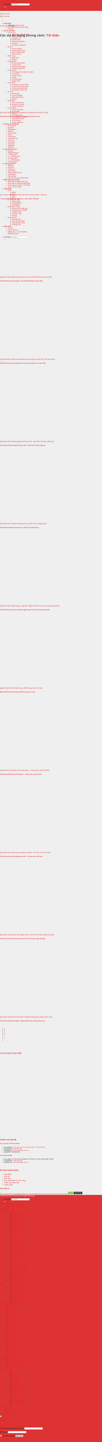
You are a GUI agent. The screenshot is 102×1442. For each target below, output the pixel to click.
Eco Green (16, 111)
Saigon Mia (16, 81)
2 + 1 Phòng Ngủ (14, 160)
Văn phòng (12, 176)
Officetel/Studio (13, 153)
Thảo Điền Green (18, 119)
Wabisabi (11, 145)
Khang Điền (12, 61)
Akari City (15, 57)
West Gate (15, 93)
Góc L (14, 196)
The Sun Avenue (18, 102)
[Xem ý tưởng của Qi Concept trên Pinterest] (43, 1194)
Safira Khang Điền (18, 68)
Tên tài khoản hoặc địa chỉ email (12, 1428)
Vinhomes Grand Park (20, 88)
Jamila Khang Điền (19, 66)
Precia (14, 1293)
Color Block (12, 126)
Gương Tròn (16, 224)
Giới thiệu (7, 23)
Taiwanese (12, 136)
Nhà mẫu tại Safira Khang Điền (19, 183)
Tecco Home (16, 120)
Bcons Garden (17, 48)
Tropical (11, 147)
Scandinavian (13, 138)
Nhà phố (11, 167)
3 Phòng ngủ (12, 162)
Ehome (14, 59)
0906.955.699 (9, 10)
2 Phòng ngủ (12, 158)
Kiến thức (7, 226)
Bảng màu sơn (13, 233)
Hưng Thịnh (12, 70)
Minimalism (12, 129)
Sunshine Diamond (19, 45)
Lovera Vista (16, 65)
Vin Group (11, 83)
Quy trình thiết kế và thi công (18, 27)
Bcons (10, 47)
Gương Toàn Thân (18, 223)
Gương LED (12, 217)
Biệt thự (11, 165)
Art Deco (11, 140)
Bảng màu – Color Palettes (17, 232)
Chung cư (11, 169)
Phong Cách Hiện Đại (19, 208)
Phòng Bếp (16, 205)
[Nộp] (5, 239)
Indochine (11, 142)
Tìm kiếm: (7, 4)
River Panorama (18, 97)
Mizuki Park (16, 40)
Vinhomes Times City (19, 90)
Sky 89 (14, 99)
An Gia (10, 92)
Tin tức (10, 228)
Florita (14, 77)
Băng (14, 192)
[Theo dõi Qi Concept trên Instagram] (25, 1194)
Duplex (10, 151)
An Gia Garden (17, 95)
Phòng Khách (17, 203)
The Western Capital (19, 1296)
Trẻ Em (14, 215)
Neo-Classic (12, 133)
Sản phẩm (8, 189)
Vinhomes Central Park (20, 84)
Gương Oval (16, 219)
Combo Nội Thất (14, 1379)
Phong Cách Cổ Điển (19, 210)
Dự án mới (12, 32)
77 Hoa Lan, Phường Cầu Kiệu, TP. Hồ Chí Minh (29, 1147)
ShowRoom (12, 174)
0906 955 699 (17, 1149)
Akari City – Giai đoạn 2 (20, 1214)
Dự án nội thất (9, 31)
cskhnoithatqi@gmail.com (20, 1150)
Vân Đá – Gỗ (16, 214)
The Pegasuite (17, 115)
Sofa (9, 190)
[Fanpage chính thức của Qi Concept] (8, 1194)
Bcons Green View (18, 50)
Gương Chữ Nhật (18, 221)
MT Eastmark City (18, 1215)
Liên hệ (10, 29)
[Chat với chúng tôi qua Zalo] (4, 1416)
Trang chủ (3, 26)
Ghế (13, 198)
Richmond (15, 74)
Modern (10, 131)
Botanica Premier (18, 104)
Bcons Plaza (16, 54)
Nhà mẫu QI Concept (12, 180)
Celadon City (16, 38)
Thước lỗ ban (13, 230)
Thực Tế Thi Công (14, 187)
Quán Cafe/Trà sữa (15, 172)
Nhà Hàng (11, 171)
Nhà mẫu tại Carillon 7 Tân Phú (19, 185)
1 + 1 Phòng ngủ (14, 156)
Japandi (11, 127)
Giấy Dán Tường (14, 206)
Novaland (11, 101)
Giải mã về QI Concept (16, 25)
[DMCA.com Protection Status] (75, 1194)
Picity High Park (17, 110)
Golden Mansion (18, 106)
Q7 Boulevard (17, 79)
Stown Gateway (17, 122)
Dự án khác (12, 108)
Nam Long (11, 56)
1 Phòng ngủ (12, 154)
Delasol (14, 43)
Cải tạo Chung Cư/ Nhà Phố (18, 178)
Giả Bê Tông (16, 212)
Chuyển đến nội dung (7, 1)
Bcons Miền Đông (18, 52)
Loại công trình (9, 163)
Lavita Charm (16, 75)
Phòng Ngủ (16, 201)
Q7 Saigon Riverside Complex (22, 72)
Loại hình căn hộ (10, 149)
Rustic (10, 135)
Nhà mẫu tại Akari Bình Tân (17, 181)
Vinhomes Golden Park (20, 86)
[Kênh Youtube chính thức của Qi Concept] (59, 1194)
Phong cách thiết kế (11, 124)
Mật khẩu (3, 1432)
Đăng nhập (19, 1436)
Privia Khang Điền (18, 41)
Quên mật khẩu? (6, 1439)
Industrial (11, 144)
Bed (13, 1373)
